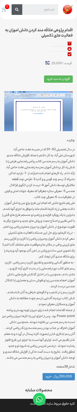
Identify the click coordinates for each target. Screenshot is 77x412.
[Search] (17, 9)
